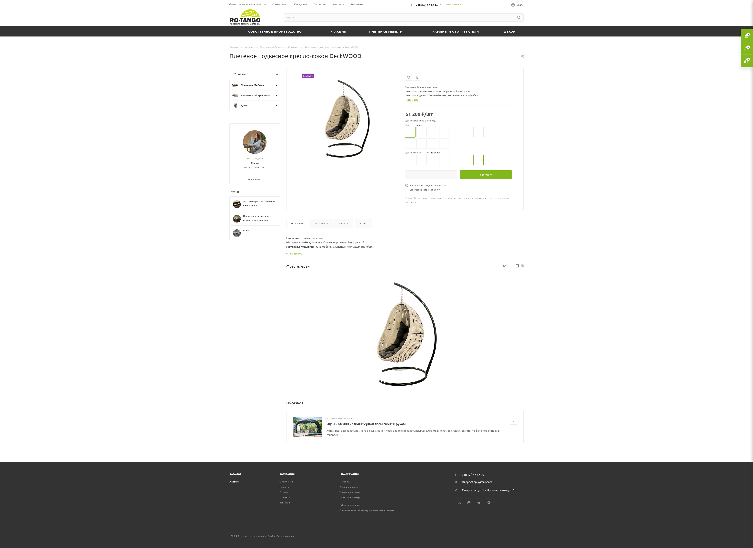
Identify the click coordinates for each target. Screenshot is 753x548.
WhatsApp (489, 503)
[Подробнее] (513, 421)
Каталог (235, 474)
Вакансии (284, 502)
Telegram (479, 503)
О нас (246, 230)
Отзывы (283, 492)
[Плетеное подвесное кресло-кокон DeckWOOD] (404, 333)
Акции (234, 481)
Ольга (255, 163)
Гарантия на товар (349, 497)
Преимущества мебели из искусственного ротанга (257, 218)
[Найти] (519, 17)
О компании (286, 481)
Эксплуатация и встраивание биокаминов (259, 203)
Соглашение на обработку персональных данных (366, 510)
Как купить (321, 223)
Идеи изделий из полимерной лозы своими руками (366, 424)
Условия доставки (349, 492)
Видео (363, 223)
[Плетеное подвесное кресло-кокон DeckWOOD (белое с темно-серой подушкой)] (346, 118)
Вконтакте (459, 503)
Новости (284, 486)
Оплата (343, 223)
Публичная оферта (349, 504)
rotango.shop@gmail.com (476, 481)
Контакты (284, 497)
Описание (297, 223)
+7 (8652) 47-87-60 (426, 4)
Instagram (469, 503)
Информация (349, 474)
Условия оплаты (348, 486)
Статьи (234, 191)
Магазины (344, 481)
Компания (287, 474)
